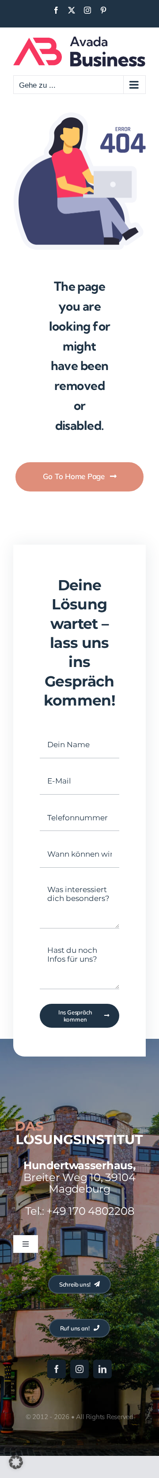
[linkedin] (102, 1369)
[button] (16, 1462)
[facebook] (56, 1369)
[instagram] (79, 1369)
